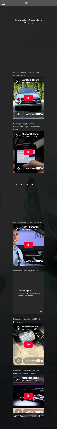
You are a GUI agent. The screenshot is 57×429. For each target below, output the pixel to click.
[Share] (16, 184)
